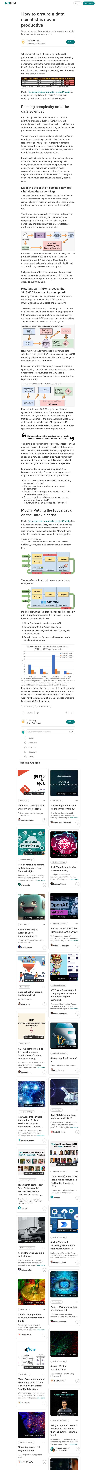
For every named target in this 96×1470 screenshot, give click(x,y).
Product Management (59, 1420)
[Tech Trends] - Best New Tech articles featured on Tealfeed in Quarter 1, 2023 (64, 1181)
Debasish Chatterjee (61, 946)
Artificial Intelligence (59, 923)
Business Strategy (58, 985)
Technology (56, 800)
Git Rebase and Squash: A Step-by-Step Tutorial (31, 807)
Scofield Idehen (59, 1132)
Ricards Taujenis (59, 1262)
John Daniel (25, 1004)
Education (23, 800)
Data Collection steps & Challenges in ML (30, 993)
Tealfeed (56, 1198)
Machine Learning (43, 706)
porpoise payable (27, 1140)
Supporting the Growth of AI (63, 1060)
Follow (70, 42)
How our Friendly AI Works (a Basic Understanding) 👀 (28, 932)
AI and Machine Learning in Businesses (31, 1254)
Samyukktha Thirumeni (62, 823)
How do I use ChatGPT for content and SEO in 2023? (64, 930)
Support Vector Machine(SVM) (58, 1368)
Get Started (89, 3)
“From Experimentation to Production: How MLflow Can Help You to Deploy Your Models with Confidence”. (31, 1384)
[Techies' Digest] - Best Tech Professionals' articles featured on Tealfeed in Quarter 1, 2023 (30, 1190)
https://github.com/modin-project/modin (49, 92)
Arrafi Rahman (26, 947)
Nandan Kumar (26, 1072)
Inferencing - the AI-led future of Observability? (63, 807)
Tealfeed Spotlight (63, 1448)
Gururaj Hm (25, 1403)
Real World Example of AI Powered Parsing (63, 869)
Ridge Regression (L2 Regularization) (29, 1449)
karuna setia (25, 885)
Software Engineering (27, 1180)
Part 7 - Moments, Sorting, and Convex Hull (64, 1308)
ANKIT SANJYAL (59, 1381)
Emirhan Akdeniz (59, 884)
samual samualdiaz (60, 1014)
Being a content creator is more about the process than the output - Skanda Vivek (64, 1430)
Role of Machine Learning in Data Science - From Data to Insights (31, 867)
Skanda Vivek (63, 1450)
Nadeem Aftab (26, 1270)
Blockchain (24, 1309)
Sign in (77, 3)
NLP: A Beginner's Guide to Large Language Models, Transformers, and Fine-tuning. (30, 1054)
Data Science (27, 706)
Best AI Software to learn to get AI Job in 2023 (63, 1116)
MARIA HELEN (26, 1335)
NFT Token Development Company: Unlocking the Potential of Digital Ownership (63, 995)
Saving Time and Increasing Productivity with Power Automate (62, 1245)
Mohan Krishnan (59, 1322)
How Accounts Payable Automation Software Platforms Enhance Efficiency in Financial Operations (30, 1122)
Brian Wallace (58, 1070)
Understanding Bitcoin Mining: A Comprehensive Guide (31, 1317)
